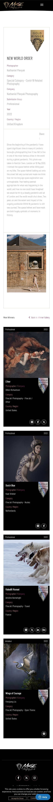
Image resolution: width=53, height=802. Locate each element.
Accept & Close (17, 798)
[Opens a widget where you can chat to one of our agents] (42, 797)
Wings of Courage (13, 693)
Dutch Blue (10, 485)
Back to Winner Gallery (40, 317)
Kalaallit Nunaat (12, 589)
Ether (8, 381)
